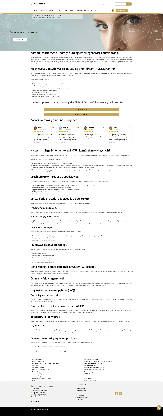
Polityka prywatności (39, 395)
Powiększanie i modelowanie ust (41, 378)
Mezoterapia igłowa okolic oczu (93, 363)
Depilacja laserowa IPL (39, 380)
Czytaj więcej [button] (37, 142)
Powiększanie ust (81, 388)
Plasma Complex (37, 372)
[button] (36, 10)
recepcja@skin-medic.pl (106, 4)
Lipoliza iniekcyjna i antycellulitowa (94, 370)
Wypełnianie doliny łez (38, 367)
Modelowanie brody (90, 365)
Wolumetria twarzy (37, 359)
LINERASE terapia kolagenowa (93, 374)
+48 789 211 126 (93, 4)
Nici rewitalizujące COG (91, 359)
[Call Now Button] (159, 407)
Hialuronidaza (88, 378)
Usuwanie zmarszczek (38, 361)
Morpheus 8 (81, 399)
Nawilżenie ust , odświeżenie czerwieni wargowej (98, 361)
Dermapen (81, 393)
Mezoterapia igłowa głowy (92, 372)
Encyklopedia (35, 401)
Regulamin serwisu (39, 393)
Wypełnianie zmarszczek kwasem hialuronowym (46, 363)
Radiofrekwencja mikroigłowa (40, 370)
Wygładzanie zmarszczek (81, 397)
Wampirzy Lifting (37, 374)
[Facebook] (116, 394)
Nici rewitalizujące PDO (39, 376)
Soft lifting (35, 365)
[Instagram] (120, 394)
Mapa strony (35, 397)
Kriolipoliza (87, 376)
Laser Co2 (81, 395)
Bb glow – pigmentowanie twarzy (94, 367)
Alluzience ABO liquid (90, 380)
